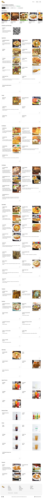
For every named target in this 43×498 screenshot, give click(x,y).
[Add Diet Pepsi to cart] (20, 449)
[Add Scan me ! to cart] (20, 34)
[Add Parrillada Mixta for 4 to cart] (20, 200)
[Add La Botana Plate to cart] (39, 55)
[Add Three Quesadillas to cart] (39, 249)
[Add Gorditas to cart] (20, 55)
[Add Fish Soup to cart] (39, 113)
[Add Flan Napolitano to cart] (20, 480)
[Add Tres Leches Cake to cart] (39, 471)
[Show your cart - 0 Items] (40, 2)
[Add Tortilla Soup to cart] (20, 113)
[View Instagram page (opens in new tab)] (3, 496)
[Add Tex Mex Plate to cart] (20, 143)
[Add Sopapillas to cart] (39, 480)
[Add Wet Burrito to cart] (20, 249)
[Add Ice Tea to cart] (39, 449)
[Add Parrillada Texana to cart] (39, 191)
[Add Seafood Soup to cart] (20, 122)
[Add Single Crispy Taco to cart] (39, 276)
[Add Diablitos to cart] (20, 73)
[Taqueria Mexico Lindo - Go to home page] (3, 2)
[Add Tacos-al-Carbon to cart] (39, 240)
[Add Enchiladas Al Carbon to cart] (39, 134)
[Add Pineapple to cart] (20, 397)
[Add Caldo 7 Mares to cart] (39, 337)
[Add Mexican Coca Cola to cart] (20, 419)
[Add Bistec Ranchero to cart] (20, 276)
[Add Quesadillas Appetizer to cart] (20, 46)
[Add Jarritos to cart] (39, 419)
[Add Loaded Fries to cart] (39, 82)
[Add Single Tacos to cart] (39, 267)
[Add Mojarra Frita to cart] (39, 310)
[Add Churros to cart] (20, 471)
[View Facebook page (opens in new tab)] (1, 496)
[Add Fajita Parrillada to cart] (18, 19)
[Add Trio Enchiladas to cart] (20, 152)
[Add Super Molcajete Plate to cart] (20, 191)
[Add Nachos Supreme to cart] (39, 46)
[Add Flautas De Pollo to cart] (20, 222)
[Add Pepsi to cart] (20, 431)
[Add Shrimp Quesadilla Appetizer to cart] (20, 91)
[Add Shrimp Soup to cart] (39, 122)
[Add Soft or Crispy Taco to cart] (20, 376)
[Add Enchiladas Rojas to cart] (20, 161)
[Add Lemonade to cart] (39, 388)
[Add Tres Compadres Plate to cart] (39, 258)
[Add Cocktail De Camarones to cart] (20, 328)
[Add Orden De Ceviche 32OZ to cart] (39, 319)
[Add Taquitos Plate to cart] (27, 19)
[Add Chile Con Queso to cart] (39, 73)
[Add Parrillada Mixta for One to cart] (20, 182)
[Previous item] (38, 11)
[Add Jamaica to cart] (20, 406)
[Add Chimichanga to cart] (20, 134)
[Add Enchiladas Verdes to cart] (39, 152)
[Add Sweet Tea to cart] (39, 440)
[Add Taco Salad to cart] (20, 231)
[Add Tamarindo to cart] (39, 397)
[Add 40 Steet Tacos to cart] (39, 297)
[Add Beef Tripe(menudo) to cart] (39, 104)
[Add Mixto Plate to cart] (20, 285)
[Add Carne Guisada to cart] (39, 231)
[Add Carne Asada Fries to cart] (20, 82)
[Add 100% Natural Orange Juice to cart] (20, 458)
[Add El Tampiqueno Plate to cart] (39, 222)
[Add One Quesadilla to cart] (20, 358)
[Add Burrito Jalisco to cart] (20, 267)
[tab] (4, 8)
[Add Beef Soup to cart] (20, 104)
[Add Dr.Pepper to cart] (20, 440)
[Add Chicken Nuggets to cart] (20, 367)
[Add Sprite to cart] (39, 431)
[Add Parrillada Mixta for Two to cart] (39, 182)
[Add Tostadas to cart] (20, 64)
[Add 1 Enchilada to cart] (39, 367)
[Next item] (40, 11)
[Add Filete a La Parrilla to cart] (20, 346)
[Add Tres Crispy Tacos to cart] (36, 19)
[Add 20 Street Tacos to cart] (20, 297)
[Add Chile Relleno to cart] (39, 143)
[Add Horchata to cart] (20, 388)
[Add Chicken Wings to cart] (39, 64)
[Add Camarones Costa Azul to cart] (20, 310)
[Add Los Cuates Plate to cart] (20, 173)
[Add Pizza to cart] (39, 358)
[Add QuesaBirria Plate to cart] (9, 19)
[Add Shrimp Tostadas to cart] (20, 319)
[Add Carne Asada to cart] (20, 258)
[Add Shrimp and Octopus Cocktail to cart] (39, 328)
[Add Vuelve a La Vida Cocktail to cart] (20, 337)
